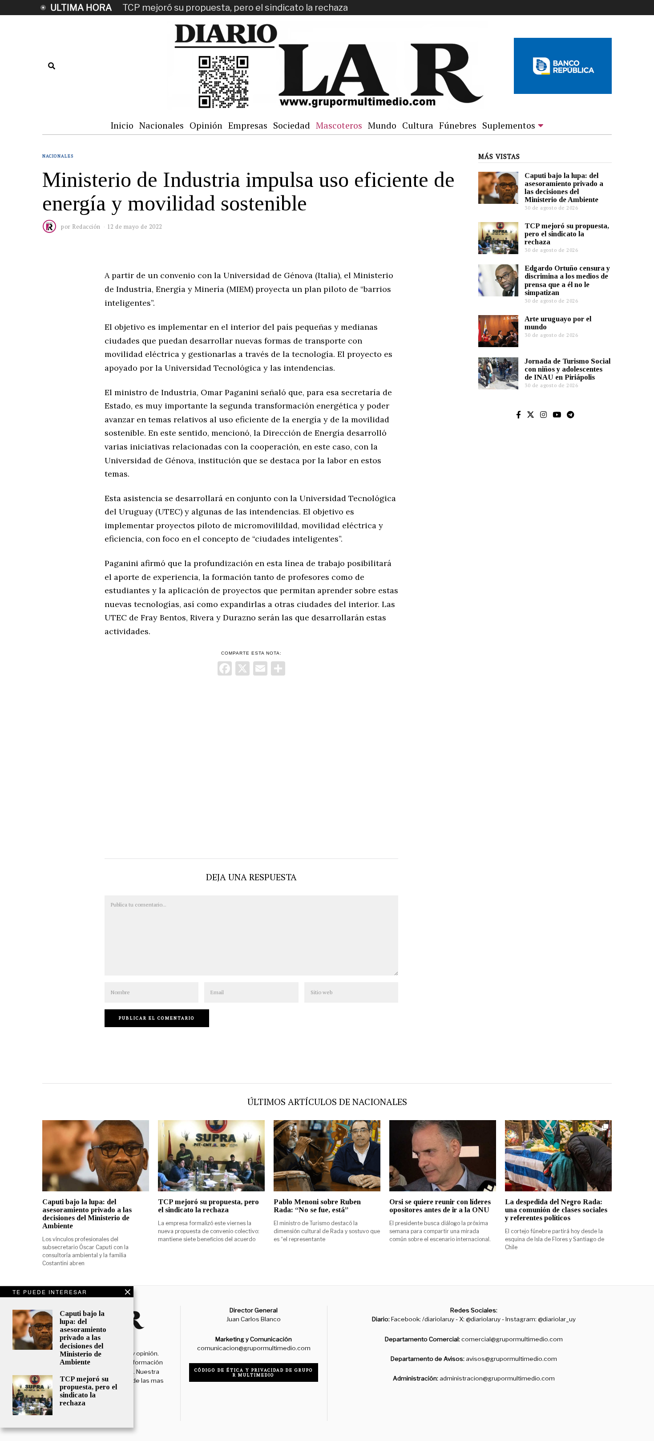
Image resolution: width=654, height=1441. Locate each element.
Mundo (382, 125)
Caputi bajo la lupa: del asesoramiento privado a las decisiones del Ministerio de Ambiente (564, 187)
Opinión (206, 125)
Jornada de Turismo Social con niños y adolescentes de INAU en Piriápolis (567, 369)
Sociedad (291, 125)
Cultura (417, 125)
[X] (242, 669)
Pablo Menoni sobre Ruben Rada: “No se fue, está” (317, 1206)
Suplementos (508, 125)
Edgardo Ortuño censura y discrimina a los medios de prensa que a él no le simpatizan (567, 280)
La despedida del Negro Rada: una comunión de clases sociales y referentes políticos (556, 1210)
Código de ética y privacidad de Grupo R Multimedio (253, 1372)
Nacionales (161, 125)
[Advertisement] (251, 765)
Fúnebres (457, 125)
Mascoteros (339, 125)
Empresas (247, 125)
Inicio (121, 125)
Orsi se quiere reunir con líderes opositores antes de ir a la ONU (440, 1206)
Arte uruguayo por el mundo (558, 323)
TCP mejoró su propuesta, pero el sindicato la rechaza (235, 7)
